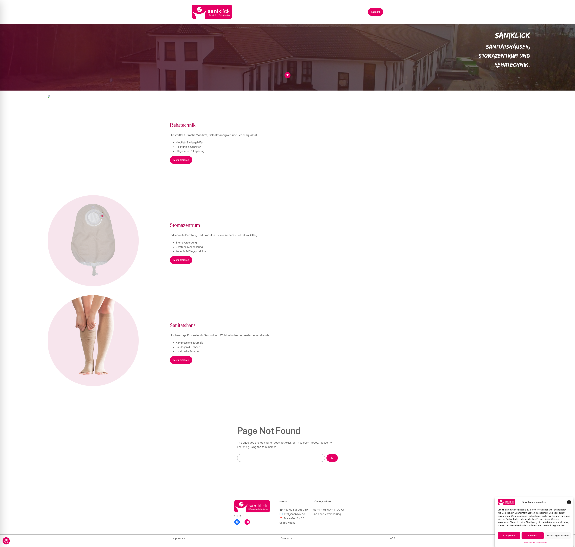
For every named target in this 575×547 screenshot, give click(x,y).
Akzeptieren (509, 535)
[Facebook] (237, 522)
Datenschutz (529, 542)
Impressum (542, 542)
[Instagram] (247, 522)
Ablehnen (532, 535)
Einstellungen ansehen (558, 535)
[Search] (332, 458)
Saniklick (238, 516)
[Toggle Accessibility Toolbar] (6, 541)
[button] (569, 502)
